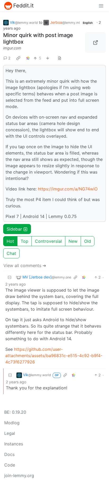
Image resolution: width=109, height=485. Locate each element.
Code (9, 465)
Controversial (48, 241)
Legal (9, 433)
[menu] (101, 6)
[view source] (59, 58)
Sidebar (14, 229)
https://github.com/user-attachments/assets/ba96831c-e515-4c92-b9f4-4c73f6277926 (53, 356)
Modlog (12, 422)
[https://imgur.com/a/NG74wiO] (95, 42)
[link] (18, 58)
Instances (13, 443)
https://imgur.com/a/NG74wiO (68, 189)
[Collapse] (9, 277)
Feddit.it (23, 5)
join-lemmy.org (19, 475)
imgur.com (12, 48)
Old (87, 241)
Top (24, 241)
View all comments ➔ (24, 265)
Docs (9, 454)
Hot (10, 241)
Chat (11, 253)
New (73, 241)
